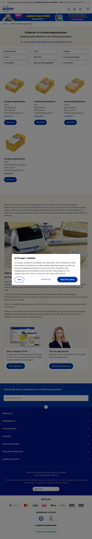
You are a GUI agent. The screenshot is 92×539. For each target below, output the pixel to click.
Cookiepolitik (40, 273)
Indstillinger (46, 279)
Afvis (19, 280)
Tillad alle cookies (67, 280)
